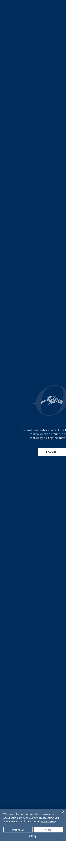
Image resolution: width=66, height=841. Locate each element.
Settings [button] (33, 836)
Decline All (18, 829)
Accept (48, 829)
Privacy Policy (48, 821)
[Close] (61, 814)
